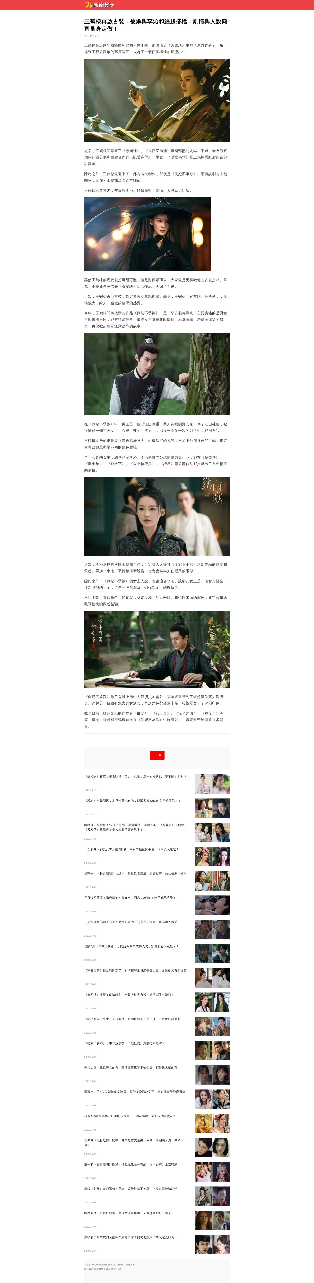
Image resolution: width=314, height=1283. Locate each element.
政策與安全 (99, 1269)
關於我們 (88, 1269)
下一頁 (157, 755)
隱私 (113, 1269)
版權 (119, 1269)
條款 (108, 1269)
